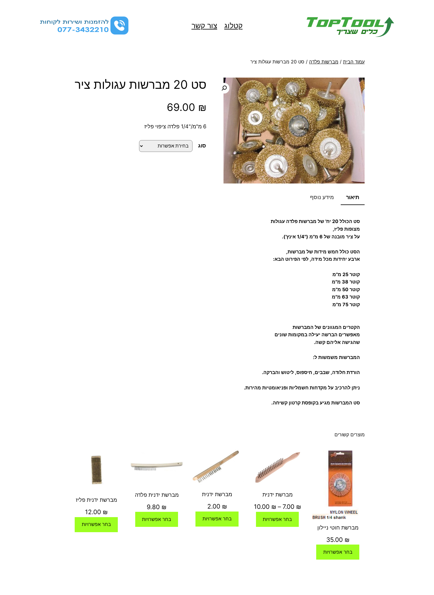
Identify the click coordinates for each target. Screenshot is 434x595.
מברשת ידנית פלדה (157, 495)
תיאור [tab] (352, 197)
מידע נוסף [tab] (322, 197)
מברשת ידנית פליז (96, 500)
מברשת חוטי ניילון (337, 527)
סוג (202, 145)
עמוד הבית (354, 62)
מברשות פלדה (323, 62)
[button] (224, 88)
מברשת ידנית (277, 494)
